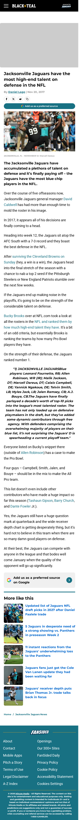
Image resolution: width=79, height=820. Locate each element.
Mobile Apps (12, 755)
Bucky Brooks (14, 316)
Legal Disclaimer (15, 777)
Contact (9, 748)
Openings (44, 741)
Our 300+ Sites (48, 748)
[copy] (27, 99)
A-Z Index (10, 784)
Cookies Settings (50, 784)
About (7, 741)
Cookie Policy (47, 770)
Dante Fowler (20, 506)
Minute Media (22, 793)
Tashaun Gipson (40, 501)
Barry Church (64, 501)
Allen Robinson (32, 453)
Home (7, 714)
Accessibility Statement (55, 777)
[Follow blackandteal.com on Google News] (69, 580)
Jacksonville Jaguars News (31, 714)
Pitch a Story (12, 762)
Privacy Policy (47, 762)
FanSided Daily (48, 755)
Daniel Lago (16, 92)
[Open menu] (6, 5)
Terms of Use (13, 770)
